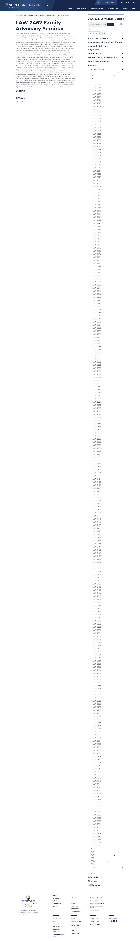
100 (92, 75)
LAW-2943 (96, 781)
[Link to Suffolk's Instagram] (116, 921)
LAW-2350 (96, 399)
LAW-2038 (96, 122)
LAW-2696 (96, 692)
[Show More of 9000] (122, 873)
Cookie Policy (75, 933)
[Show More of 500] (111, 858)
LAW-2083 (96, 168)
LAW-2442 (96, 519)
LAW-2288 (96, 356)
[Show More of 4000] (115, 855)
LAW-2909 (96, 763)
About (70, 8)
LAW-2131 (96, 214)
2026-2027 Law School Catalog (26, 15)
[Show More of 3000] (122, 849)
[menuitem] (70, 8)
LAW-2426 (96, 482)
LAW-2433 (96, 494)
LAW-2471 (96, 559)
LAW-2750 (96, 707)
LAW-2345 (96, 393)
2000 (59, 15)
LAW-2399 (96, 445)
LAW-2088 (96, 174)
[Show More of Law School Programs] (122, 61)
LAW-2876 (96, 744)
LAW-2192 (96, 269)
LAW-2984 (96, 824)
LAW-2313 (96, 374)
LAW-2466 (96, 544)
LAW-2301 (96, 365)
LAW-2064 (96, 143)
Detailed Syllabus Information (102, 57)
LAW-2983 (96, 821)
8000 (93, 867)
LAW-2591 (96, 639)
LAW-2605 (96, 655)
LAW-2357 (96, 402)
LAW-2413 (96, 464)
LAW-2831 (96, 729)
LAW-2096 (96, 186)
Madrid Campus (94, 910)
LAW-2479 (96, 584)
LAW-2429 (96, 491)
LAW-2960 (96, 803)
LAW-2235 (96, 316)
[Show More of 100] (115, 75)
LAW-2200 (96, 276)
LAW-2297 (96, 359)
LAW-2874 (96, 741)
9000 (93, 873)
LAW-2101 (96, 192)
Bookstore (56, 937)
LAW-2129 (96, 208)
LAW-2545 (96, 621)
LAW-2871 (96, 738)
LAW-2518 (96, 612)
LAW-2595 (96, 645)
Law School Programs (99, 61)
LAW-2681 (96, 686)
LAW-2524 (96, 615)
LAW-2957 (96, 796)
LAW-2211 (96, 288)
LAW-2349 (96, 396)
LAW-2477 (96, 578)
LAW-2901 (96, 753)
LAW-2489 (96, 602)
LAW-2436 (96, 500)
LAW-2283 (96, 346)
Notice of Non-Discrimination (75, 924)
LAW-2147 (96, 223)
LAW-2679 (96, 679)
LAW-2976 (96, 815)
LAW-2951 (96, 793)
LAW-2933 (96, 775)
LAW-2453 (96, 525)
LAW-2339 (96, 387)
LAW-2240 (96, 319)
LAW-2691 (96, 689)
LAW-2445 (96, 522)
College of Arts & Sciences (97, 901)
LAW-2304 (96, 371)
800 (92, 864)
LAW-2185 (96, 266)
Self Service (56, 931)
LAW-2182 (96, 263)
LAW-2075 (96, 156)
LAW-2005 (96, 88)
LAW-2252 (96, 328)
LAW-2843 (96, 732)
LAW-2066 (96, 149)
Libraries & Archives (58, 934)
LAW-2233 (96, 313)
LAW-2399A (97, 448)
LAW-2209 (96, 285)
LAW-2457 (96, 528)
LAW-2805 (96, 719)
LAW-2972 (96, 809)
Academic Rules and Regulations (98, 48)
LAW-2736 (96, 701)
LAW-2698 (96, 695)
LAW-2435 (96, 497)
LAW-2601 (96, 649)
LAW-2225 (96, 309)
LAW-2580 (96, 627)
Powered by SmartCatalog (28, 910)
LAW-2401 (96, 454)
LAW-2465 (96, 541)
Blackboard (56, 929)
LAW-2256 (96, 334)
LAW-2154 (96, 229)
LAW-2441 (96, 516)
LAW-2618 (96, 658)
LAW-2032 (96, 109)
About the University (98, 38)
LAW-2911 (96, 766)
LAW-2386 (96, 430)
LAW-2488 (96, 599)
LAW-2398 (96, 442)
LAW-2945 (96, 787)
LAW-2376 (96, 420)
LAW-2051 (96, 134)
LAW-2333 (96, 383)
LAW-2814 (96, 722)
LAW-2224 (96, 306)
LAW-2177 (96, 260)
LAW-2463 (96, 535)
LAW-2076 (96, 159)
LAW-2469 (96, 553)
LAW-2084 (96, 171)
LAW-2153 (96, 226)
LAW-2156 (96, 236)
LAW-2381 (96, 424)
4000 (93, 855)
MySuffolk (56, 924)
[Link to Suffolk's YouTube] (114, 921)
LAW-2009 (96, 94)
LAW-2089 (96, 177)
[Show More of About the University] (122, 38)
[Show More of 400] (118, 852)
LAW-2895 (96, 750)
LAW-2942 (96, 778)
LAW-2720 (96, 698)
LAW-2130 (96, 211)
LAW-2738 (96, 704)
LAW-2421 (96, 473)
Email (54, 921)
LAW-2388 (96, 433)
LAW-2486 (96, 593)
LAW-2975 (96, 812)
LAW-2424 (96, 479)
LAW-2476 (96, 575)
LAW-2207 (96, 279)
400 (92, 852)
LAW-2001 (96, 85)
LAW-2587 (96, 636)
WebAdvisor (56, 926)
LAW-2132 (96, 217)
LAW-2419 (96, 467)
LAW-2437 (96, 504)
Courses (92, 65)
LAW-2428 (96, 488)
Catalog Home (95, 877)
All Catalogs (94, 885)
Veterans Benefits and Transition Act (106, 42)
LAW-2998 (96, 843)
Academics (81, 8)
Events (73, 903)
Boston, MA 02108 (95, 924)
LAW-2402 (96, 457)
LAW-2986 (96, 827)
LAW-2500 (96, 608)
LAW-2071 (96, 152)
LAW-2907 (96, 759)
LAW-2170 (96, 254)
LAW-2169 (96, 251)
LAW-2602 (96, 652)
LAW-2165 (96, 245)
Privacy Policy (75, 928)
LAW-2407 (96, 460)
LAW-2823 (96, 726)
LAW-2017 (96, 97)
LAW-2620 (96, 664)
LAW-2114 (96, 199)
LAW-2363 (96, 411)
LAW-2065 (96, 146)
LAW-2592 (96, 642)
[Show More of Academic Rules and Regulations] (122, 46)
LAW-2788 (96, 713)
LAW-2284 (96, 350)
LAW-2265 (96, 340)
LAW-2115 (96, 202)
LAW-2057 (96, 140)
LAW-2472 (96, 562)
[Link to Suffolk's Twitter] (111, 921)
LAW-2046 (96, 128)
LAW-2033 (96, 112)
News (73, 901)
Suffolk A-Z (74, 906)
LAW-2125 (96, 205)
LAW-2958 (96, 799)
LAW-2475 (96, 571)
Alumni (125, 8)
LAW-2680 (96, 682)
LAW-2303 (96, 368)
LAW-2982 (96, 818)
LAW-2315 (96, 377)
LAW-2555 (96, 624)
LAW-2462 (96, 531)
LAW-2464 (96, 538)
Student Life (113, 8)
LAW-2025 (96, 103)
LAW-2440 (97, 513)
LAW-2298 (96, 362)
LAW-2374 (96, 417)
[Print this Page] (121, 24)
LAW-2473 (96, 565)
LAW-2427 (96, 485)
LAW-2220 (96, 300)
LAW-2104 (96, 196)
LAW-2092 (96, 183)
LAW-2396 (96, 436)
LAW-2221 (96, 303)
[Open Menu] (134, 8)
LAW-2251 (96, 325)
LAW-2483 (96, 590)
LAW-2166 (96, 248)
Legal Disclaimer (76, 921)
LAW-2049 (96, 131)
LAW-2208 (96, 282)
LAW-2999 (96, 846)
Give (134, 2)
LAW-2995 (96, 839)
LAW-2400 (97, 451)
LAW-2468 (96, 550)
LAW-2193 (96, 273)
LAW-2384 (96, 427)
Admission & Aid (97, 8)
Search (103, 33)
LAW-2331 (96, 380)
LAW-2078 (96, 162)
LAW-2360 (96, 405)
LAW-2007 (96, 91)
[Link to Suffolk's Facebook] (109, 921)
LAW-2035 (96, 119)
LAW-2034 (96, 115)
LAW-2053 (96, 137)
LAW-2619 (96, 661)
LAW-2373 (96, 414)
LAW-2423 (96, 476)
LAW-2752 (96, 710)
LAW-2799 (96, 716)
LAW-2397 (96, 439)
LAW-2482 (96, 587)
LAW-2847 (96, 735)
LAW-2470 (96, 556)
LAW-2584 (96, 633)
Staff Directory (75, 908)
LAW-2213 (96, 291)
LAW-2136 (96, 220)
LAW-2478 (96, 581)
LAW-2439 (96, 510)
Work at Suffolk (75, 911)
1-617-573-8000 (94, 921)
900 (92, 870)
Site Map (92, 881)
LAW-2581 (96, 630)
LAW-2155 (96, 232)
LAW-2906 (96, 756)
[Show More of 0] (118, 72)
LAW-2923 (96, 772)
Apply (128, 2)
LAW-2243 (96, 322)
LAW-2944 (96, 784)
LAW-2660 (96, 673)
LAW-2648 (96, 670)
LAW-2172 (96, 257)
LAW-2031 (96, 106)
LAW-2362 (96, 408)
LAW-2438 (96, 507)
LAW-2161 (96, 242)
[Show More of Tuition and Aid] (122, 53)
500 (92, 858)
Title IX (73, 930)
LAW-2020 (96, 100)
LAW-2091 (96, 180)
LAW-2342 (96, 390)
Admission (56, 901)
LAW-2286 (96, 353)
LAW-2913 (96, 769)
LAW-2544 (96, 618)
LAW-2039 (96, 125)
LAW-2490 (96, 605)
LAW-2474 (96, 568)
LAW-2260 (96, 337)
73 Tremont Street (95, 923)
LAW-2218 (96, 297)
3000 (93, 849)
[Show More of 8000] (122, 867)
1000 (93, 79)
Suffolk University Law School (96, 906)
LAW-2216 (96, 294)
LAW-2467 (96, 547)
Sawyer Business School (97, 903)
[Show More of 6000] (107, 861)
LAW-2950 (96, 790)
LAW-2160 (96, 239)
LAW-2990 (96, 836)
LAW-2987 (96, 830)
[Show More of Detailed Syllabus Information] (122, 57)
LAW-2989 (96, 833)
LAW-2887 (96, 747)
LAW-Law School (97, 69)
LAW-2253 (96, 331)
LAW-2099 (96, 189)
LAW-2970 (96, 806)
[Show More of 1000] (111, 79)
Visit (121, 2)
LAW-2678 (96, 676)
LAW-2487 (96, 596)
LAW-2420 (96, 470)
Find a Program (109, 2)
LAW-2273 (96, 343)
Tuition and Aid (95, 53)
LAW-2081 (96, 165)
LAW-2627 (96, 667)
